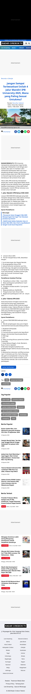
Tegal (8, 653)
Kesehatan (5, 545)
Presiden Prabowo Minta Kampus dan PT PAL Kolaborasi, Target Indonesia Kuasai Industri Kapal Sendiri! (11, 500)
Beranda (3, 78)
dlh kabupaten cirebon (9, 415)
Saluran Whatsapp (20, 687)
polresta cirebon (18, 399)
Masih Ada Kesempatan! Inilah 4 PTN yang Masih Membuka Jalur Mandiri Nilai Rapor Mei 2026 (11, 569)
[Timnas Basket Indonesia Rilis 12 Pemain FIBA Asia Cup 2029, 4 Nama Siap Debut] (26, 470)
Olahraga (8, 670)
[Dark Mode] (26, 43)
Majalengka (8, 659)
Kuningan (8, 662)
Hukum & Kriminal (8, 673)
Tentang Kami (19, 684)
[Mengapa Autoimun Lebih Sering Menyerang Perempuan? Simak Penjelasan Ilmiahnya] (26, 539)
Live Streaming (5, 48)
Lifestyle (21, 48)
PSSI (13, 418)
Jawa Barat (23, 641)
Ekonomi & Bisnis (23, 639)
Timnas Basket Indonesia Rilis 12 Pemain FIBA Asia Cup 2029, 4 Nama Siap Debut (11, 469)
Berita (13, 48)
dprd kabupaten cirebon (10, 411)
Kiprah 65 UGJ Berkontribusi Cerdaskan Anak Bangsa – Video (10, 583)
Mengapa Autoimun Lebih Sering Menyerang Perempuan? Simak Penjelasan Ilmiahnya (10, 539)
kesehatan (23, 415)
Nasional (8, 664)
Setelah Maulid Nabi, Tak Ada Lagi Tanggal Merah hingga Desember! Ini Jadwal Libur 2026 (11, 443)
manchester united (8, 403)
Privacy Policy (10, 684)
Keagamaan (23, 667)
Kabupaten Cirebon (8, 647)
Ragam (23, 662)
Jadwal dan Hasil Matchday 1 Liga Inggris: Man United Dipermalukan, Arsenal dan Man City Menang (10, 456)
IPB (7, 380)
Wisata (23, 656)
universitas (5, 384)
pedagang (5, 418)
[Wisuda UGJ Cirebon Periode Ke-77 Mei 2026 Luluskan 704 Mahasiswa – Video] (26, 553)
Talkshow (23, 664)
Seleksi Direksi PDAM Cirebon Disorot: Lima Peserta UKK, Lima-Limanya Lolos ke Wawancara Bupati (11, 482)
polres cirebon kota (8, 407)
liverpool (20, 407)
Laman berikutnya (8, 367)
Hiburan (23, 670)
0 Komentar (6, 132)
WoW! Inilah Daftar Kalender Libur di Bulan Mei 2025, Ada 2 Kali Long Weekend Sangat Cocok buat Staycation (16, 223)
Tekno (23, 659)
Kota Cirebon (5, 558)
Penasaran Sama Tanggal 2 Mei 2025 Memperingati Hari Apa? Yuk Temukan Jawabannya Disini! (15, 217)
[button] (14, 47)
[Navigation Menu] (29, 43)
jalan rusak (5, 399)
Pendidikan (5, 575)
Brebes (8, 650)
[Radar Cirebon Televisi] (12, 44)
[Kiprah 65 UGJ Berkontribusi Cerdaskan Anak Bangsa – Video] (26, 584)
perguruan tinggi (16, 380)
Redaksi (7, 681)
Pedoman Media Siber (18, 681)
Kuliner (23, 653)
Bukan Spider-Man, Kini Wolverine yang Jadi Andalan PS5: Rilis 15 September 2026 (10, 430)
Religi (8, 667)
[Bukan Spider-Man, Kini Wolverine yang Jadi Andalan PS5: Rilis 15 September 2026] (26, 431)
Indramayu (8, 656)
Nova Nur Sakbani (18, 103)
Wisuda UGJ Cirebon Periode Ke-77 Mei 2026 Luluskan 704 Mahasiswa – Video (10, 553)
